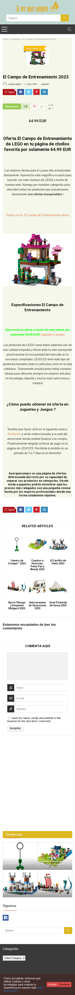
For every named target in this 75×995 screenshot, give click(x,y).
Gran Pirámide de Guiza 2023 (58, 604)
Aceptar (52, 984)
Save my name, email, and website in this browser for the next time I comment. (34, 719)
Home (6, 39)
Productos (15, 434)
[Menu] (4, 29)
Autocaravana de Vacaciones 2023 (37, 605)
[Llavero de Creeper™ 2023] (20, 844)
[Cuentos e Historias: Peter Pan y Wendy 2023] (55, 844)
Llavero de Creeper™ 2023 (17, 562)
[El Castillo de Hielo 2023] (20, 871)
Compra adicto (14, 84)
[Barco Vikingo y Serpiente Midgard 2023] (55, 871)
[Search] (69, 29)
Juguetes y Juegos (53, 334)
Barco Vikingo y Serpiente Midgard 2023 (16, 605)
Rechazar (65, 984)
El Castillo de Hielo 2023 (58, 562)
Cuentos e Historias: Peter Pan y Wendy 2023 (37, 565)
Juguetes (15, 39)
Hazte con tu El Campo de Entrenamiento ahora (37, 215)
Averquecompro (20, 473)
